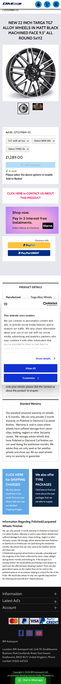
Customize (29, 377)
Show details (43, 358)
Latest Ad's (11, 600)
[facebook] (21, 633)
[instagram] (29, 633)
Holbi (38, 675)
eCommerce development (20, 675)
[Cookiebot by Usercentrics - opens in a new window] (43, 304)
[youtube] (39, 633)
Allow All (31, 368)
